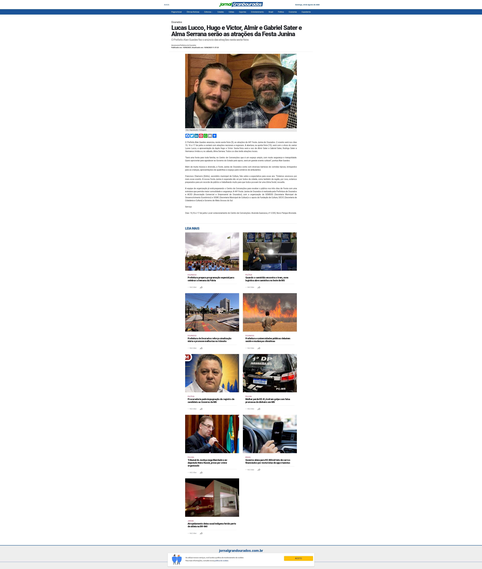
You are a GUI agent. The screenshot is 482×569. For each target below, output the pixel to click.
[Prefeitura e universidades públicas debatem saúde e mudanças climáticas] (270, 312)
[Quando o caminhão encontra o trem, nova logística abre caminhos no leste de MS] (270, 251)
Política (281, 12)
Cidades (220, 12)
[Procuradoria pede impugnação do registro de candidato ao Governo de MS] (212, 373)
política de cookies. (222, 561)
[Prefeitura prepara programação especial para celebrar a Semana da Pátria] (212, 251)
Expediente (306, 12)
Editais (231, 12)
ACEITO (298, 558)
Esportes (242, 12)
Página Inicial (176, 12)
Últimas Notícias (193, 12)
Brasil (271, 12)
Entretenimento (257, 12)
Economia (293, 12)
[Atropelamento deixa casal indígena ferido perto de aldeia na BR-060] (212, 497)
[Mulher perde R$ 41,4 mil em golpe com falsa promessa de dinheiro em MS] (270, 373)
